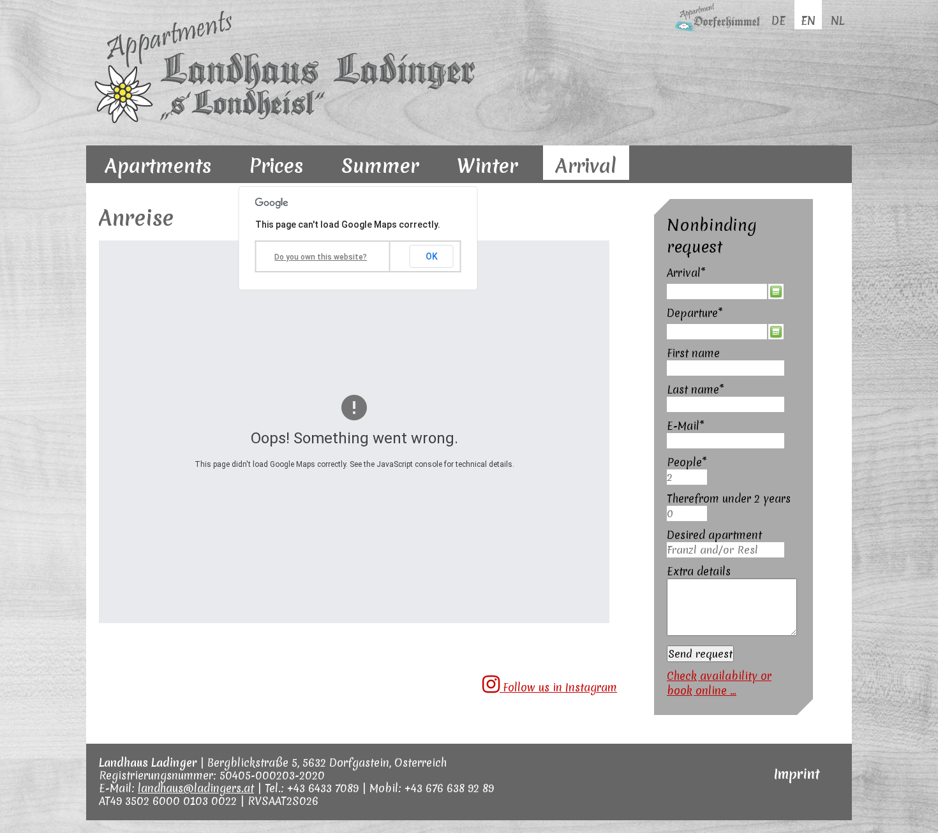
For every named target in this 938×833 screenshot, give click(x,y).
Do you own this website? (320, 257)
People (694, 462)
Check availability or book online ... (719, 683)
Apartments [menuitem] (158, 165)
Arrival (694, 272)
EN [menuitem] (808, 20)
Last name (695, 389)
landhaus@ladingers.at (196, 788)
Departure (695, 313)
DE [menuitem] (778, 20)
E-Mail (694, 425)
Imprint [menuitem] (797, 774)
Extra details (699, 571)
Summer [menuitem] (380, 165)
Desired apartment (714, 534)
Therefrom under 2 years (729, 498)
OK (432, 256)
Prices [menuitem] (276, 165)
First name (693, 353)
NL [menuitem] (837, 20)
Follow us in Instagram (558, 687)
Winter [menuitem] (487, 165)
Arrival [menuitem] (586, 165)
